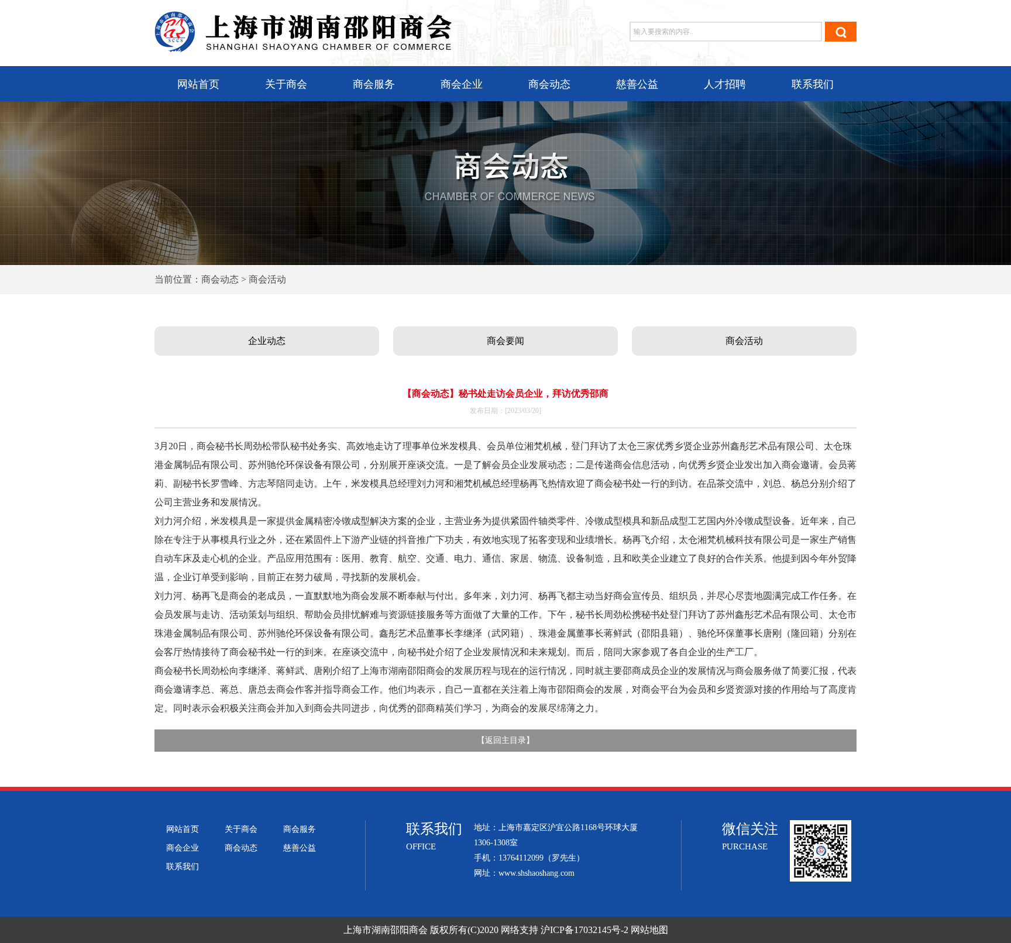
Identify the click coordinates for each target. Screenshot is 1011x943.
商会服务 (374, 84)
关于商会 (286, 84)
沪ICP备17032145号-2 (584, 930)
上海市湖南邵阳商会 (385, 930)
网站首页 (198, 84)
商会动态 (549, 84)
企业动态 (267, 341)
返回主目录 (505, 740)
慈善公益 (637, 84)
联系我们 (813, 84)
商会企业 (462, 84)
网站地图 (649, 930)
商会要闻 (505, 341)
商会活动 (744, 341)
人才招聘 (725, 84)
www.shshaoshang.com (536, 873)
